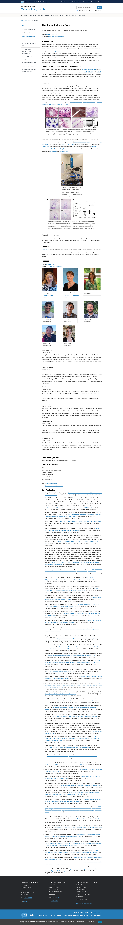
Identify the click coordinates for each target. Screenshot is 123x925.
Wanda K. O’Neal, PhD (51, 34)
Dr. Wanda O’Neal (50, 264)
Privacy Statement (92, 912)
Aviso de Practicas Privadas (70, 915)
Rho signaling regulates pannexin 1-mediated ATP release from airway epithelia (81, 785)
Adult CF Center (65, 15)
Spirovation (54, 15)
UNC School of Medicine (28, 6)
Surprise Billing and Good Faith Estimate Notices (90, 917)
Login (100, 912)
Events (69, 1)
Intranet (83, 912)
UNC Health (77, 912)
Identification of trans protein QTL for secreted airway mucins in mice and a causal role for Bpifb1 (71, 655)
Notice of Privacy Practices (56, 915)
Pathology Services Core (76, 102)
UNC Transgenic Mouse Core (89, 69)
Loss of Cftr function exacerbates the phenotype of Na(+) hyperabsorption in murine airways (75, 716)
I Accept (100, 922)
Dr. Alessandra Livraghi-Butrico (55, 266)
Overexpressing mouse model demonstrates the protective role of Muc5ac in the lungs (68, 747)
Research (40, 15)
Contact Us (81, 15)
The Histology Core (26, 33)
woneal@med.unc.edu (48, 295)
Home (21, 15)
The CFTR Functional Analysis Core (29, 44)
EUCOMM (90, 72)
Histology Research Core (89, 102)
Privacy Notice (23, 922)
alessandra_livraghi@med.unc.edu (54, 486)
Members (33, 15)
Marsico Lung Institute (34, 9)
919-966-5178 (26, 901)
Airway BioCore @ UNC (27, 40)
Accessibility (63, 1)
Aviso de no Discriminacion (96, 915)
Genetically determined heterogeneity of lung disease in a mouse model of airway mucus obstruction (72, 756)
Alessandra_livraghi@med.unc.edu (72, 295)
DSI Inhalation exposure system (82, 142)
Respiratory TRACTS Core (28, 66)
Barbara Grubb (53, 151)
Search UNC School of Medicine (94, 10)
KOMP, (85, 72)
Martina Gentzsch (63, 151)
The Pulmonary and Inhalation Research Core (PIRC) (29, 70)
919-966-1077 (28, 898)
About (26, 15)
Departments (83, 1)
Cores (47, 15)
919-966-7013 (54, 901)
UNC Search (98, 1)
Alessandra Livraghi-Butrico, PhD (56, 36)
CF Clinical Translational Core (29, 62)
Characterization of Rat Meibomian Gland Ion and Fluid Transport (60, 694)
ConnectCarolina (91, 1)
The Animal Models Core (28, 36)
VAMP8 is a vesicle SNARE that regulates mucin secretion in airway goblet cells (64, 765)
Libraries (74, 1)
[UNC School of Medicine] (34, 915)
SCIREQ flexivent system (68, 144)
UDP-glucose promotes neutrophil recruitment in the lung (60, 671)
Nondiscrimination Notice (82, 915)
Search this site (81, 10)
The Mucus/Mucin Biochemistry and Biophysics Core (29, 58)
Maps (78, 1)
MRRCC (99, 72)
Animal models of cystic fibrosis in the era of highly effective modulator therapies (80, 521)
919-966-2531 (55, 897)
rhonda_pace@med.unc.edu (85, 903)
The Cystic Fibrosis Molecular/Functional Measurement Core (27, 51)
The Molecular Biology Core (28, 29)
